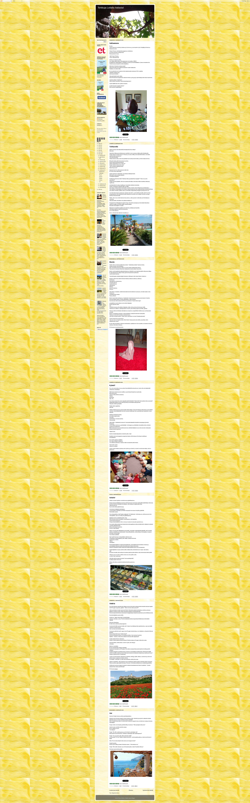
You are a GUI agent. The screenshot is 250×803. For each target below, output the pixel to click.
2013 (99, 189)
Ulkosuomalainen (104, 195)
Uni (110, 713)
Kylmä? (112, 385)
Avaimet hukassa (104, 289)
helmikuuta (101, 185)
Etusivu (131, 790)
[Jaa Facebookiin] (136, 139)
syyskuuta (101, 161)
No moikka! (104, 220)
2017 (99, 148)
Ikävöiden (99, 209)
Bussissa (104, 233)
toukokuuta (101, 168)
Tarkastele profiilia (100, 120)
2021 (99, 143)
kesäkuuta (101, 166)
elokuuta (101, 163)
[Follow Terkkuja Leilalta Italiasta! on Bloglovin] (102, 330)
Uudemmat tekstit (114, 790)
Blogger (133, 798)
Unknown (100, 119)
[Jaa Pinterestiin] (137, 139)
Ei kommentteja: (126, 139)
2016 (99, 150)
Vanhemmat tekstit (148, 790)
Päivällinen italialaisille (104, 263)
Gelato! (112, 498)
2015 (99, 152)
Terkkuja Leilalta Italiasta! (111, 7)
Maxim (112, 262)
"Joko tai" (104, 275)
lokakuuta (101, 159)
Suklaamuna (114, 43)
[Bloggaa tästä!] (133, 139)
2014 (99, 153)
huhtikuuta (101, 170)
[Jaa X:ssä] (134, 139)
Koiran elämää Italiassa (104, 248)
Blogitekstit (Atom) (115, 793)
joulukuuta (101, 155)
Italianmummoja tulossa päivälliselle (101, 316)
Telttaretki (113, 147)
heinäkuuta (101, 164)
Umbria (112, 603)
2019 (99, 145)
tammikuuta (102, 187)
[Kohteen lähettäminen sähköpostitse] (132, 139)
